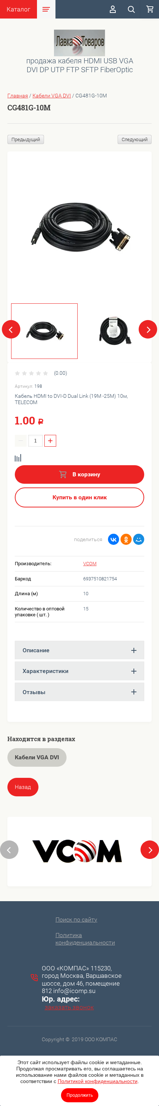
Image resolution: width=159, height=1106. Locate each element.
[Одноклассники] (126, 539)
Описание (36, 650)
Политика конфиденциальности (85, 939)
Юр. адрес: (61, 999)
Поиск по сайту (76, 919)
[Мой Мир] (138, 539)
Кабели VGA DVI (52, 96)
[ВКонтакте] (113, 539)
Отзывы (34, 692)
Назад (23, 787)
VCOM (90, 563)
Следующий (135, 139)
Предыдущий (25, 139)
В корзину (85, 474)
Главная (17, 96)
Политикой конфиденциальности (98, 1081)
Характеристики (45, 670)
